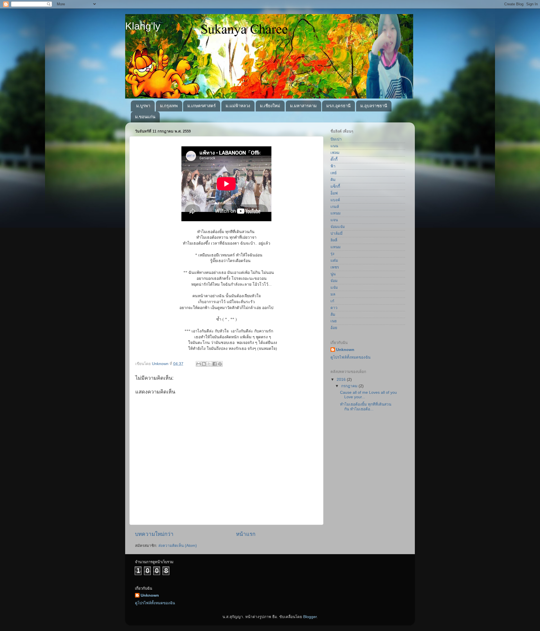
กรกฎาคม (350, 386)
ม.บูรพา (143, 105)
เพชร (334, 267)
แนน (334, 146)
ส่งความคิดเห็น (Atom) (177, 545)
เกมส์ (334, 207)
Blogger (310, 617)
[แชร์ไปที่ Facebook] (214, 364)
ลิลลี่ (333, 240)
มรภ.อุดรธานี (338, 105)
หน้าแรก (245, 534)
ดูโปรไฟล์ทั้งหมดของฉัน (350, 357)
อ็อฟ (334, 193)
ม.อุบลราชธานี (373, 105)
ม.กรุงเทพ (169, 105)
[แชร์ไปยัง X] (209, 364)
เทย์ (333, 173)
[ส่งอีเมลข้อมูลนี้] (198, 364)
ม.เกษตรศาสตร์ (201, 105)
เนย (333, 321)
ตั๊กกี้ (334, 159)
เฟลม (334, 153)
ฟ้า (333, 166)
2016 (342, 379)
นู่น (333, 274)
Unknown (345, 350)
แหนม (335, 213)
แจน (334, 220)
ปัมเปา (336, 139)
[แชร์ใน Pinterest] (220, 364)
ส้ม (332, 314)
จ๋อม (334, 281)
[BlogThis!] (204, 364)
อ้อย (333, 328)
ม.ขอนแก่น (145, 116)
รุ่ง (332, 254)
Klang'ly (142, 26)
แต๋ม (334, 260)
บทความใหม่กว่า (154, 534)
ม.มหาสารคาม (303, 105)
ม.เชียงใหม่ (270, 105)
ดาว (334, 308)
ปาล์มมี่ (336, 233)
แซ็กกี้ (335, 186)
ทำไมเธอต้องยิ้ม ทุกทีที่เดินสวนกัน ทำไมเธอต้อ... (365, 406)
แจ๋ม (334, 287)
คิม (333, 180)
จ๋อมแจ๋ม (337, 227)
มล (332, 294)
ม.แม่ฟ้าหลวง (238, 105)
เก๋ (332, 301)
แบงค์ (335, 200)
